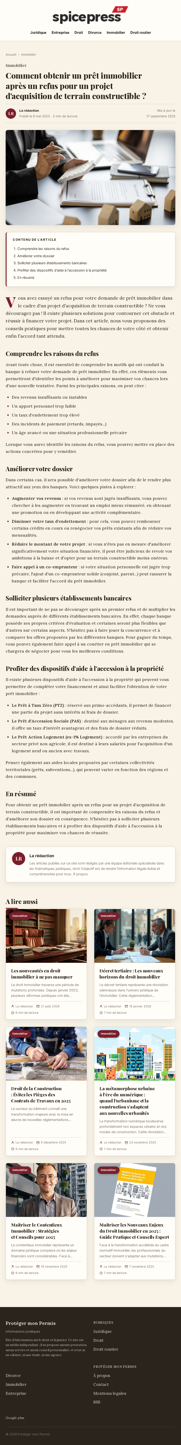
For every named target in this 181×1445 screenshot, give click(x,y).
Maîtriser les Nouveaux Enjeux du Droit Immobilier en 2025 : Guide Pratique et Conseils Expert (134, 1231)
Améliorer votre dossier (35, 256)
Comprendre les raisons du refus (43, 249)
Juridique (38, 32)
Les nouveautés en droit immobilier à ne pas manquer (42, 973)
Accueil (11, 54)
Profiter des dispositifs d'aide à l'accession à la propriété (62, 270)
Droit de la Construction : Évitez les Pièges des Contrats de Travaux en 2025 (41, 1094)
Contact (101, 1384)
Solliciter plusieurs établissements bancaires (52, 263)
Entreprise (60, 32)
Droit (78, 32)
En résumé (25, 277)
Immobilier (116, 32)
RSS (96, 1402)
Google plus (15, 1418)
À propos (80, 874)
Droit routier (140, 32)
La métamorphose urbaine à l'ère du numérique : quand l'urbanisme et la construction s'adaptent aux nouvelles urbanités (127, 1100)
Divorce (95, 32)
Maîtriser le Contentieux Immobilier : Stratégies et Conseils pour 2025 (36, 1231)
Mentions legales (109, 1393)
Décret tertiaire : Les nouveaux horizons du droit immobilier (131, 973)
